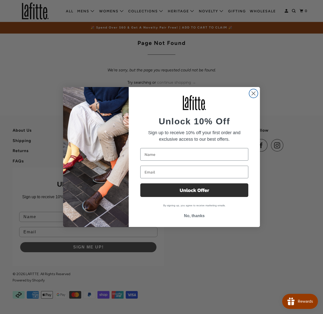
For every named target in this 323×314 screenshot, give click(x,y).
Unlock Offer (194, 190)
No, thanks (194, 216)
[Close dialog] (253, 93)
